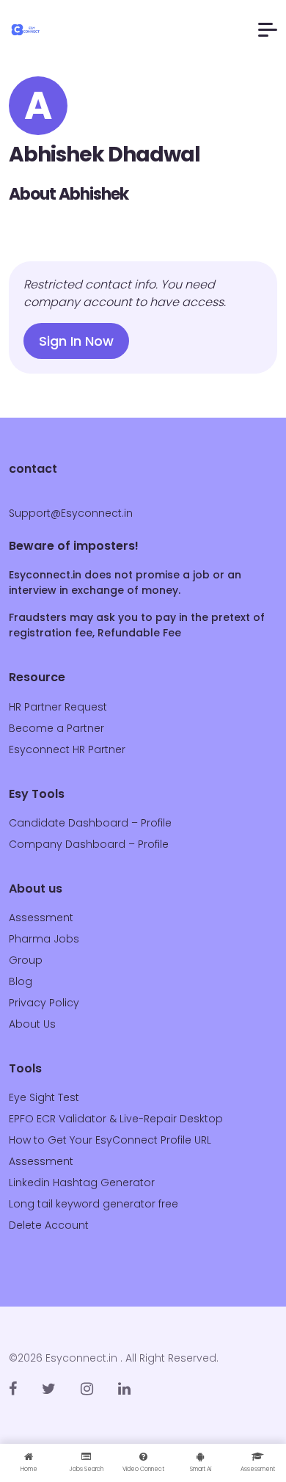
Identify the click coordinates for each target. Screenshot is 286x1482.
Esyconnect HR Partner (67, 749)
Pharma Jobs (44, 938)
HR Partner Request (58, 707)
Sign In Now (76, 341)
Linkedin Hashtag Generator (82, 1182)
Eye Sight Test (44, 1097)
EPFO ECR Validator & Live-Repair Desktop (116, 1118)
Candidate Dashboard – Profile (90, 823)
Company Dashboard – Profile (89, 844)
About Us (32, 1024)
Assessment (41, 917)
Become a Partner (56, 728)
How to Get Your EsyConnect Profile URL (110, 1140)
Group (26, 960)
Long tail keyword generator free (93, 1203)
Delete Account (49, 1225)
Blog (20, 981)
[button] (267, 30)
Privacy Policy (44, 1002)
